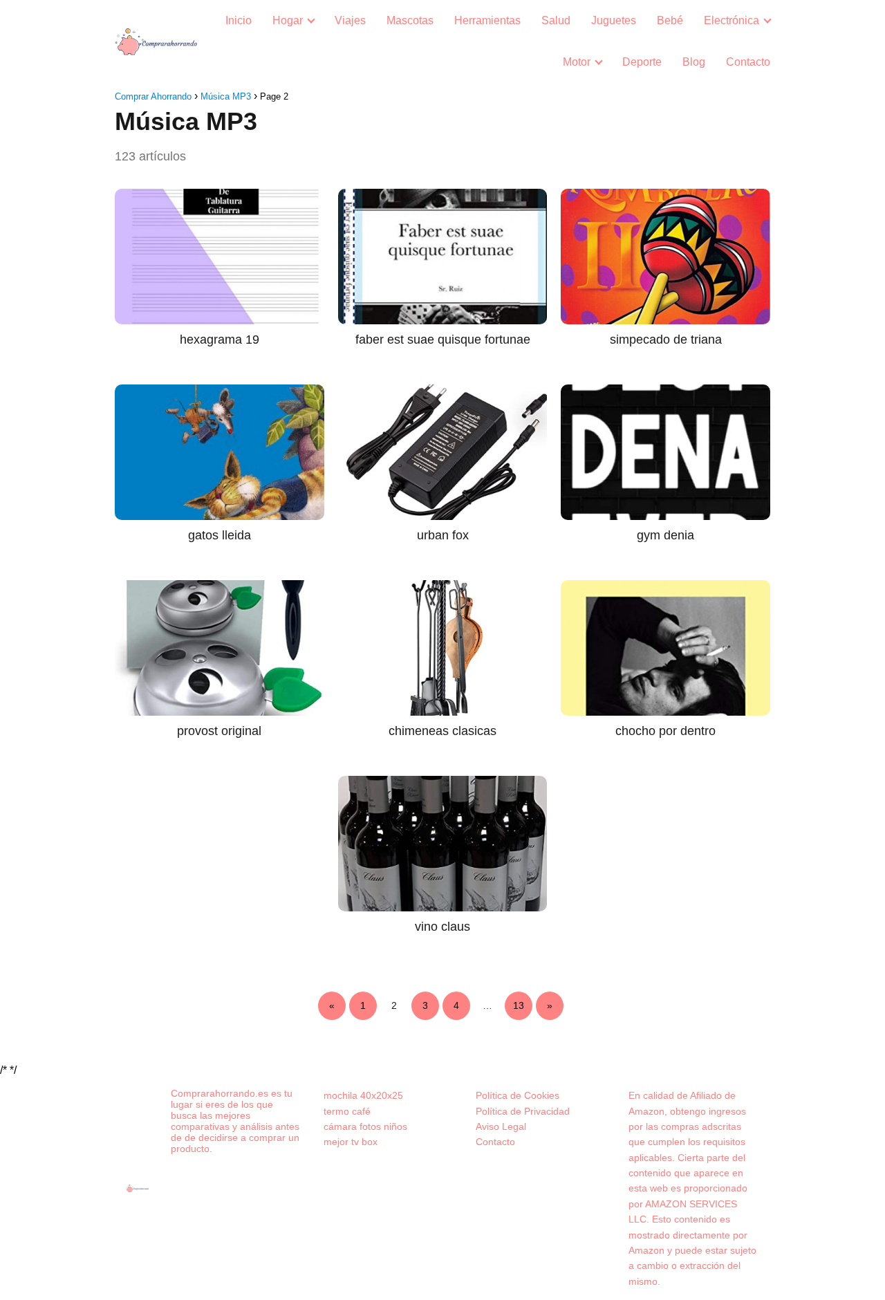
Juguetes (613, 20)
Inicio (238, 20)
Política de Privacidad (523, 1111)
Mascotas (410, 20)
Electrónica (731, 20)
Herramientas (487, 20)
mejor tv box (351, 1141)
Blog (693, 62)
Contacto (748, 62)
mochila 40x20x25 (363, 1095)
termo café (347, 1111)
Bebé (670, 20)
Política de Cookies (517, 1095)
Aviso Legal (501, 1126)
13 (518, 1005)
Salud (555, 20)
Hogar (287, 20)
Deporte (642, 62)
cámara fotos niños (365, 1126)
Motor (576, 62)
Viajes (350, 20)
